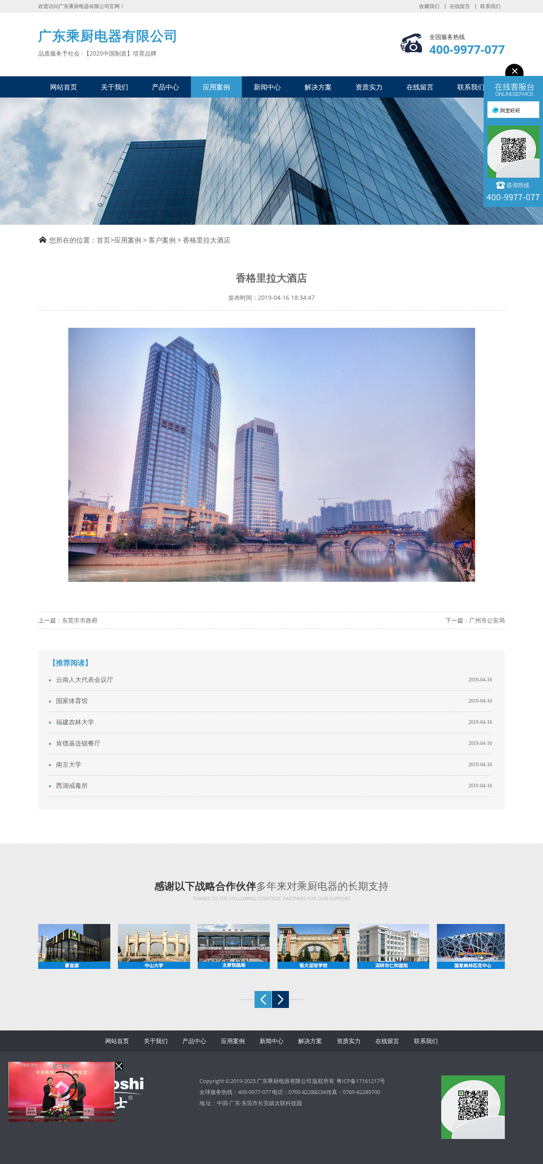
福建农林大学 (75, 722)
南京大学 (68, 764)
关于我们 (114, 87)
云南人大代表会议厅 (84, 679)
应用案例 (216, 87)
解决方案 (318, 87)
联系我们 (490, 6)
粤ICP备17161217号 (360, 1081)
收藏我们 (429, 6)
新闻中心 (267, 87)
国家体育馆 (72, 701)
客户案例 (162, 240)
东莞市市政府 (80, 620)
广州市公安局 (487, 620)
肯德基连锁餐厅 (78, 743)
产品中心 (165, 87)
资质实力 (369, 87)
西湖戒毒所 (72, 785)
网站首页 (63, 87)
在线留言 (460, 6)
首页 (103, 240)
